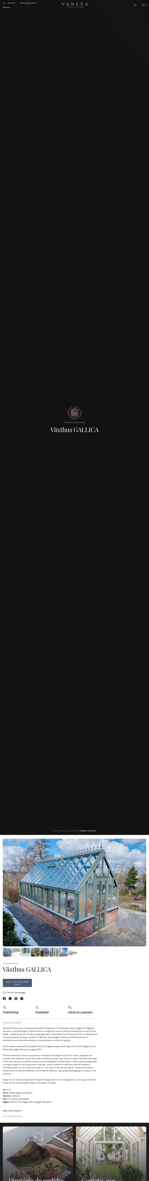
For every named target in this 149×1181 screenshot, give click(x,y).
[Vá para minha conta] (139, 6)
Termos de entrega (16, 992)
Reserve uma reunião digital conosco (17, 983)
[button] (135, 5)
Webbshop (57, 831)
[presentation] (74, 893)
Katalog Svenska (70, 831)
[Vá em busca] (135, 5)
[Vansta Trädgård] (74, 5)
